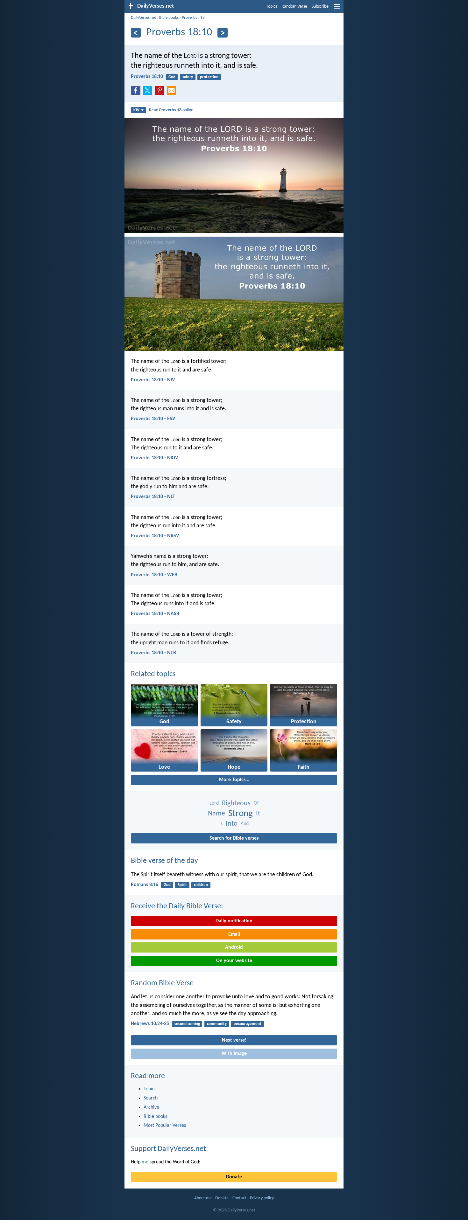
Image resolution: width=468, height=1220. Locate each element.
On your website (234, 960)
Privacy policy (262, 1198)
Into (232, 824)
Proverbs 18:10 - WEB (154, 575)
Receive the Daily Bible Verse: (177, 906)
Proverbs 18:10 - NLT (153, 496)
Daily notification (234, 921)
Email (234, 934)
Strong (240, 813)
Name (216, 813)
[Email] (173, 92)
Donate (234, 1177)
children (201, 885)
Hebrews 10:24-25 (150, 1023)
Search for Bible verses (234, 838)
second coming (187, 1024)
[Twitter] (149, 92)
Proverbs (189, 18)
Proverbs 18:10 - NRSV (155, 535)
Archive (151, 1107)
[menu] (337, 9)
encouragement (247, 1024)
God (171, 77)
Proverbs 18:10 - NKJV (154, 458)
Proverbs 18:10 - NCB (153, 652)
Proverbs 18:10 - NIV (153, 380)
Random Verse (294, 6)
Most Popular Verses (165, 1125)
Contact (239, 1198)
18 (202, 18)
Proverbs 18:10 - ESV (153, 418)
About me (203, 1198)
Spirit (182, 885)
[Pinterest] (161, 92)
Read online (171, 110)
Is (221, 823)
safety (187, 77)
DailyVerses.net (143, 18)
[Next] (222, 33)
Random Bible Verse (162, 983)
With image (234, 1053)
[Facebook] (137, 92)
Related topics (153, 674)
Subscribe (320, 6)
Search (151, 1098)
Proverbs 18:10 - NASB (155, 613)
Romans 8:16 (144, 884)
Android (234, 947)
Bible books (169, 18)
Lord (214, 803)
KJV (136, 110)
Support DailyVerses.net (168, 1149)
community (217, 1024)
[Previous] (136, 33)
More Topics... (234, 779)
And (245, 823)
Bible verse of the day (164, 861)
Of (256, 803)
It (258, 813)
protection (209, 77)
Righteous (236, 803)
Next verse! (234, 1040)
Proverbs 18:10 (147, 76)
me (145, 1162)
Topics (271, 6)
